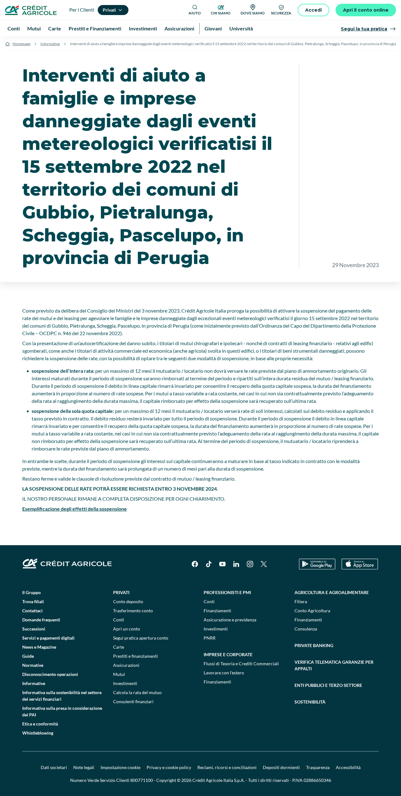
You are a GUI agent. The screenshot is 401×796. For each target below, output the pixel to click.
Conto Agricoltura (312, 610)
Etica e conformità (40, 723)
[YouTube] (222, 564)
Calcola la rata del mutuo (137, 692)
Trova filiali (33, 601)
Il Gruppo (31, 592)
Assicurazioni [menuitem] (179, 28)
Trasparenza (318, 767)
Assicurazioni (126, 665)
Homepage (21, 43)
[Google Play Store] (317, 564)
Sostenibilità (309, 701)
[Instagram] (250, 564)
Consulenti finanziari (133, 701)
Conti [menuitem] (14, 28)
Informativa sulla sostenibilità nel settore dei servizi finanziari (62, 696)
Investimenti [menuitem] (143, 28)
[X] (264, 564)
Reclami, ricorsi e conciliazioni (227, 767)
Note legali (83, 767)
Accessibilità (348, 767)
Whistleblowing (37, 732)
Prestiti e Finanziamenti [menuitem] (95, 28)
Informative (50, 43)
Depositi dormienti (281, 767)
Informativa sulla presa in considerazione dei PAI (62, 711)
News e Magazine (39, 647)
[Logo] (31, 10)
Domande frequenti (41, 619)
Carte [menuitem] (54, 28)
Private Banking (313, 645)
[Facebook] (195, 564)
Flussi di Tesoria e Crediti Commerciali (241, 663)
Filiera (300, 601)
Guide (28, 656)
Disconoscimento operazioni (50, 674)
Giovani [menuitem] (213, 28)
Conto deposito (128, 601)
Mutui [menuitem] (34, 28)
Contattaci (32, 610)
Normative (32, 665)
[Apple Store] (360, 564)
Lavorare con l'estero (224, 672)
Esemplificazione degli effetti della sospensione (74, 509)
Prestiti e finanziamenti (135, 656)
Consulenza (305, 628)
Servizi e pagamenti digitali (48, 637)
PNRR (210, 637)
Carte (118, 647)
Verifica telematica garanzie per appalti (333, 665)
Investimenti (125, 683)
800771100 (141, 780)
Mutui (119, 674)
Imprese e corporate (228, 654)
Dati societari (54, 767)
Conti (118, 619)
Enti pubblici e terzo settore (328, 685)
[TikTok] (208, 564)
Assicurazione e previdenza (230, 619)
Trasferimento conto (133, 610)
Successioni (33, 628)
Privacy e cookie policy (169, 767)
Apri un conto (126, 628)
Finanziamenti (217, 610)
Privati (121, 592)
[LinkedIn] (236, 564)
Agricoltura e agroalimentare (331, 592)
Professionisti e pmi (227, 592)
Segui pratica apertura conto (140, 637)
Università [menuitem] (241, 28)
